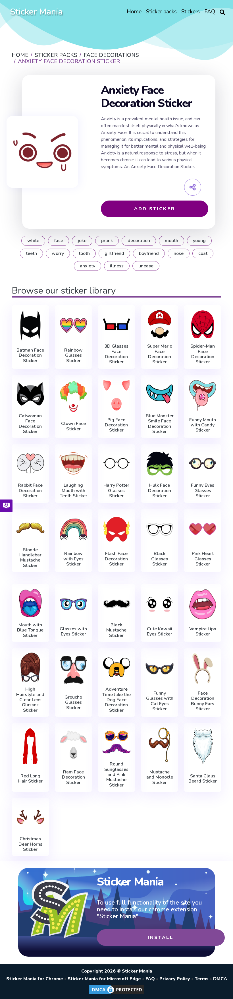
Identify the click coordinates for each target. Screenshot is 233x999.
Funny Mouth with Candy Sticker (202, 425)
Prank (107, 241)
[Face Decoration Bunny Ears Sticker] (202, 668)
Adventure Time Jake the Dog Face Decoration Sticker (116, 700)
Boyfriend (149, 253)
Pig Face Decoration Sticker (116, 425)
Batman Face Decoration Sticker (30, 355)
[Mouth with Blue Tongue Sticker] (30, 603)
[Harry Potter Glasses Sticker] (116, 463)
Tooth (84, 253)
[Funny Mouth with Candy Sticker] (202, 395)
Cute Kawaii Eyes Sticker (159, 631)
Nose (179, 253)
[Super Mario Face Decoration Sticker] (159, 324)
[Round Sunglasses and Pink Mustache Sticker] (116, 742)
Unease (145, 266)
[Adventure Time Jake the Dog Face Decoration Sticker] (116, 667)
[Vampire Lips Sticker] (202, 604)
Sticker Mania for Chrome (34, 979)
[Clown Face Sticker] (73, 396)
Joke (82, 241)
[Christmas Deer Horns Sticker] (30, 817)
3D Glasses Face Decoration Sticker (116, 354)
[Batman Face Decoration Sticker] (30, 325)
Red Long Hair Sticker (30, 778)
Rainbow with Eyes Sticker (73, 559)
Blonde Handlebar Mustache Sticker (30, 557)
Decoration (139, 241)
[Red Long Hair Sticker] (30, 746)
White (33, 241)
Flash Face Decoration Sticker (116, 559)
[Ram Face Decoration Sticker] (73, 744)
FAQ (150, 979)
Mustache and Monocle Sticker (159, 777)
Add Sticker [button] (154, 209)
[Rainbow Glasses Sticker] (73, 325)
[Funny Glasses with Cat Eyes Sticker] (159, 668)
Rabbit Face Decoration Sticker (30, 490)
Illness (117, 266)
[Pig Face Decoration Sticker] (116, 395)
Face (58, 241)
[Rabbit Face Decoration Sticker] (30, 463)
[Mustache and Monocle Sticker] (159, 744)
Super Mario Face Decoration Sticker (159, 354)
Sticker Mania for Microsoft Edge (104, 979)
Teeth (31, 253)
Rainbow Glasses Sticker (73, 355)
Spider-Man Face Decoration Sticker (202, 354)
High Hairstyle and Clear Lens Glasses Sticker (30, 700)
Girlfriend (114, 253)
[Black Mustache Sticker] (116, 603)
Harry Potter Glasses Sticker (116, 490)
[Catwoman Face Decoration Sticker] (30, 394)
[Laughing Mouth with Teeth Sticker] (73, 463)
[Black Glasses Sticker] (159, 529)
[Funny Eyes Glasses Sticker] (202, 463)
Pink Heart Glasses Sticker (203, 559)
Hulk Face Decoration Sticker (159, 490)
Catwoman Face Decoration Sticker (30, 423)
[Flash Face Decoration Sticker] (116, 529)
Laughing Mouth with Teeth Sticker (73, 490)
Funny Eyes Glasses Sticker (202, 490)
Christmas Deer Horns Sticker (30, 844)
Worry (58, 253)
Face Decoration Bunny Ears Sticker (202, 701)
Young (199, 241)
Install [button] (161, 937)
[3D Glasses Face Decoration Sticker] (116, 324)
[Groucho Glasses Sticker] (73, 670)
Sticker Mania (36, 12)
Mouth (171, 241)
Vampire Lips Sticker (202, 631)
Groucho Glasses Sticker (73, 702)
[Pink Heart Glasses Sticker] (202, 529)
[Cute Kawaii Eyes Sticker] (159, 604)
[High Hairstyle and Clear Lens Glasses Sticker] (30, 667)
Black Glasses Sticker (159, 559)
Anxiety (87, 266)
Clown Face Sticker (73, 426)
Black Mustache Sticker (116, 630)
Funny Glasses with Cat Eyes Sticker (159, 701)
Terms (202, 979)
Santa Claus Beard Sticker (202, 778)
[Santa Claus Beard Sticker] (202, 746)
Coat (202, 253)
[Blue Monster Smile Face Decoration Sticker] (159, 394)
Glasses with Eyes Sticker (73, 631)
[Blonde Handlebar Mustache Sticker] (30, 528)
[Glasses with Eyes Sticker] (73, 604)
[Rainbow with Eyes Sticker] (73, 529)
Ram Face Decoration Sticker (73, 777)
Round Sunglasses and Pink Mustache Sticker (116, 774)
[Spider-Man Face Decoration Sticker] (202, 324)
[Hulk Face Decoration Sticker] (159, 463)
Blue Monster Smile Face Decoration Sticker (160, 423)
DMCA (220, 979)
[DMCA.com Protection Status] (116, 994)
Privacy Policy (174, 979)
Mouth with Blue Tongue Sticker (30, 630)
